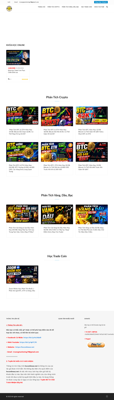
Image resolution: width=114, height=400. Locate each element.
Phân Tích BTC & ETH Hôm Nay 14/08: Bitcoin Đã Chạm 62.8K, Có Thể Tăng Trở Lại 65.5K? (21, 132)
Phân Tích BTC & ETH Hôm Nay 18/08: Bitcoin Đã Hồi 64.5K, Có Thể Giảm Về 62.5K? (57, 132)
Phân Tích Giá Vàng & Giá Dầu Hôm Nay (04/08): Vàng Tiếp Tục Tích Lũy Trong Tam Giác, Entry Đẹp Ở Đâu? (21, 230)
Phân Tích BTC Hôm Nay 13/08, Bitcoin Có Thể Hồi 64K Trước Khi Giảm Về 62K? (90, 167)
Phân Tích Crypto (53, 7)
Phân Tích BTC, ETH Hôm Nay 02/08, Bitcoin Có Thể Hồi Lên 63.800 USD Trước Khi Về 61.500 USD (57, 167)
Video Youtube (99, 7)
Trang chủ (41, 7)
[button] (107, 7)
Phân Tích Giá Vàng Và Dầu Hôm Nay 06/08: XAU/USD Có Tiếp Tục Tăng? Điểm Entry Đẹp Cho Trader (57, 230)
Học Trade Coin (86, 7)
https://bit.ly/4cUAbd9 (32, 337)
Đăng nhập (98, 2)
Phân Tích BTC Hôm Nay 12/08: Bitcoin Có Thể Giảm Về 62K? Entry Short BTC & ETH (90, 132)
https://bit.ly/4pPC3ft (28, 342)
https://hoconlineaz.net (24, 347)
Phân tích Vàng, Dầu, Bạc (70, 7)
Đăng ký (104, 2)
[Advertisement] (57, 27)
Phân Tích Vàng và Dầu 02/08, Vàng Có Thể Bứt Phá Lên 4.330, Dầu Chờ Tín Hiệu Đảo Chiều (91, 230)
